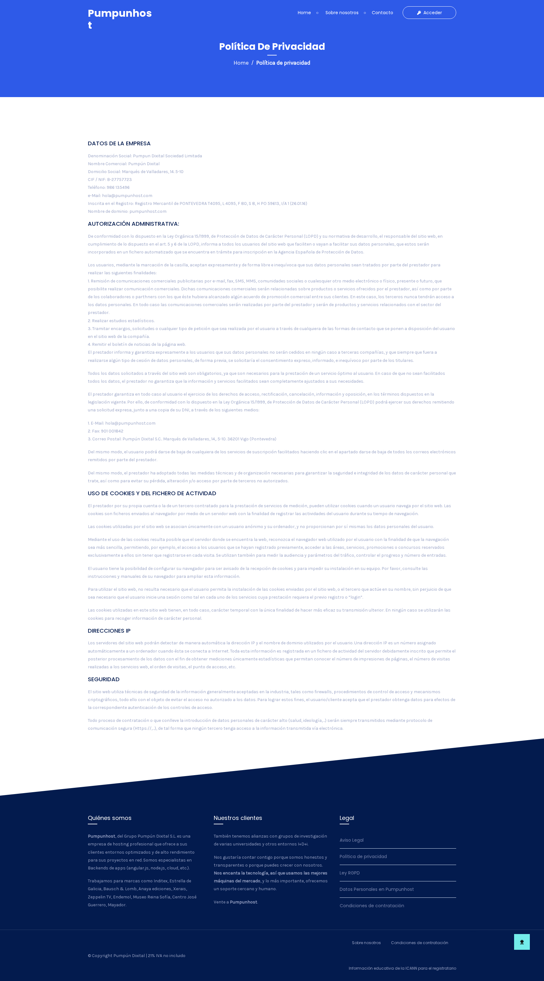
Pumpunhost (120, 19)
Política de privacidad (363, 856)
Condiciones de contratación (372, 906)
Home (304, 12)
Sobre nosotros (341, 12)
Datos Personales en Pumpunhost (377, 889)
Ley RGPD (350, 873)
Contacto (382, 12)
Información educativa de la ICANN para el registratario (402, 968)
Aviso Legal (352, 840)
